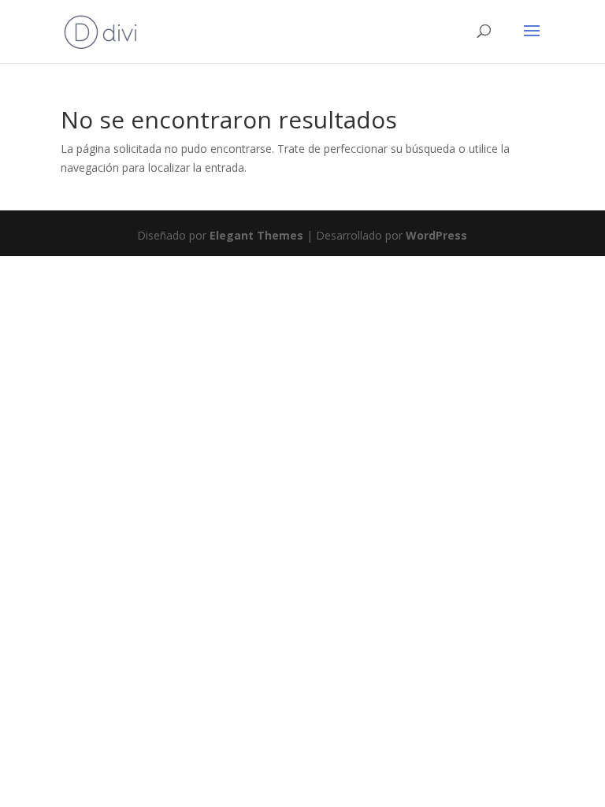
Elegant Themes (256, 235)
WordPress (436, 235)
